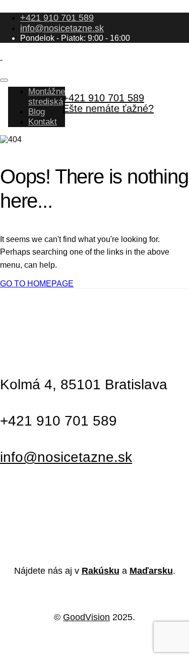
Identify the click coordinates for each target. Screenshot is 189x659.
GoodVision (86, 617)
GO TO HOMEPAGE (37, 283)
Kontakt (42, 122)
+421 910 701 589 (57, 18)
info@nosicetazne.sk (62, 28)
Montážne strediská (46, 96)
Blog (36, 111)
